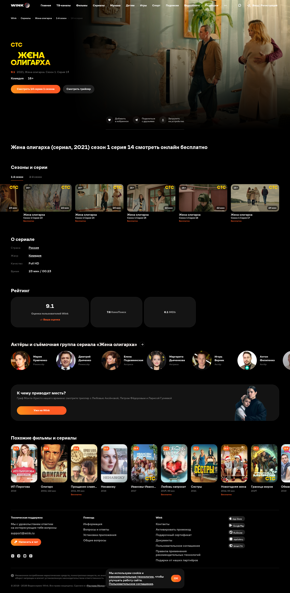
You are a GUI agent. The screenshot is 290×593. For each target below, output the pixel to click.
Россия (34, 247)
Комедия (35, 255)
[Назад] (5, 198)
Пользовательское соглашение (131, 584)
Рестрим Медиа (96, 585)
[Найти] (240, 5)
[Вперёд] (284, 198)
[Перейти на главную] (20, 5)
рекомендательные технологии (131, 576)
